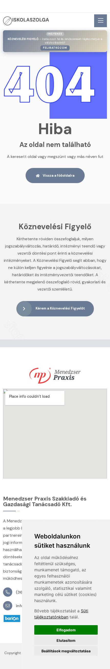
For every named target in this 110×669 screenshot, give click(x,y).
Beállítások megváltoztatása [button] (66, 651)
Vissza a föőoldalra (58, 175)
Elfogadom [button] (66, 630)
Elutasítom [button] (66, 640)
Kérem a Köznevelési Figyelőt (60, 308)
